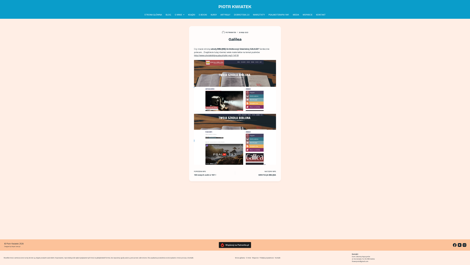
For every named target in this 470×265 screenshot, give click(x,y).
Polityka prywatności (267, 258)
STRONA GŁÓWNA (153, 14)
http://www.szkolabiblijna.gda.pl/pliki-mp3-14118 (216, 55)
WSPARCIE (307, 14)
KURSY (214, 14)
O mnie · (249, 258)
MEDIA (296, 14)
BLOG (168, 14)
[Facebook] (455, 245)
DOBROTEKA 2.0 (241, 14)
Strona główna (240, 258)
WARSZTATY (259, 14)
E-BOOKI (203, 14)
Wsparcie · (256, 258)
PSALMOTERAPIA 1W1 (278, 14)
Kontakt (277, 258)
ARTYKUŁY (225, 14)
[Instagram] (464, 245)
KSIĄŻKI (191, 14)
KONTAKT (321, 14)
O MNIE (178, 14)
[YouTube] (459, 245)
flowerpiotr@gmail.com (360, 261)
